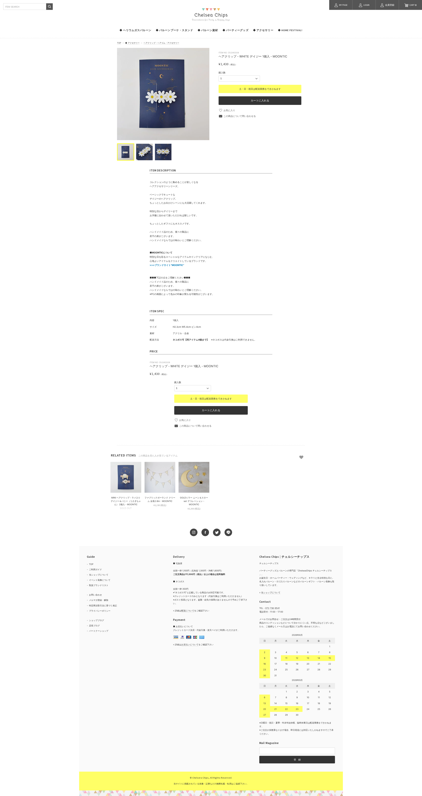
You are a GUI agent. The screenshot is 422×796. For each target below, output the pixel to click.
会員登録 (389, 4)
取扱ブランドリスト (98, 585)
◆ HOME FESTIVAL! (290, 30)
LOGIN (366, 4)
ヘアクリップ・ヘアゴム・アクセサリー (161, 43)
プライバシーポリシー (99, 610)
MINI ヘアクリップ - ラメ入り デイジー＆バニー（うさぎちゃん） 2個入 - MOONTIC (126, 501)
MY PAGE (343, 4)
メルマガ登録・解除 (98, 600)
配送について (187, 610)
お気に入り (229, 110)
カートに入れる (260, 100)
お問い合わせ (95, 594)
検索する (49, 6)
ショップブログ (96, 620)
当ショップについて (98, 574)
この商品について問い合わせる (240, 116)
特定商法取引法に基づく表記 (103, 605)
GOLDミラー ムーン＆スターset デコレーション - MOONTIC (194, 501)
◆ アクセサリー (263, 30)
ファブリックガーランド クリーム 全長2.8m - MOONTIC (160, 499)
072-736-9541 (272, 608)
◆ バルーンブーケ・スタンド (174, 30)
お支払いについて (189, 644)
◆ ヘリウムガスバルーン (135, 30)
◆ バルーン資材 (208, 30)
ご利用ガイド (95, 569)
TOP (119, 43)
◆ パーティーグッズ (236, 30)
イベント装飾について (99, 580)
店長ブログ (94, 625)
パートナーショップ (98, 631)
